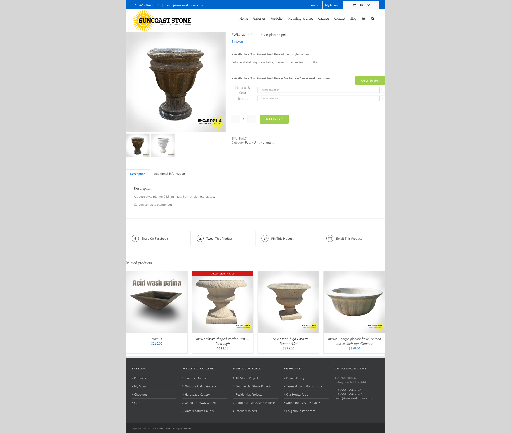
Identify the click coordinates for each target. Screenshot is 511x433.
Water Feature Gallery (199, 411)
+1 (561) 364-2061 (146, 5)
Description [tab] (138, 174)
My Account (142, 386)
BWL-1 (157, 339)
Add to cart (274, 119)
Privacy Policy (295, 378)
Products (140, 378)
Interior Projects (246, 411)
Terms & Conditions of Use (304, 386)
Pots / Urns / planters (259, 142)
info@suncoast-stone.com (185, 5)
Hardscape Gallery (197, 394)
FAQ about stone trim (300, 411)
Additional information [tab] (169, 174)
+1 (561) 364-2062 (349, 394)
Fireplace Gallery (196, 378)
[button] (372, 18)
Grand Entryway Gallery (200, 403)
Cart (137, 403)
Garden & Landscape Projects (255, 403)
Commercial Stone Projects (254, 386)
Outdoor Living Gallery (200, 386)
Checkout (140, 394)
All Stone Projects (247, 378)
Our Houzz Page (297, 394)
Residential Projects (249, 394)
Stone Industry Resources (303, 403)
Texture (243, 99)
